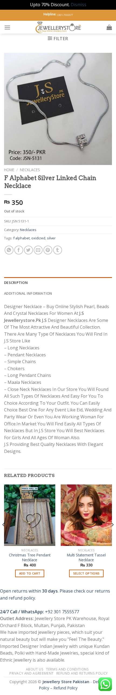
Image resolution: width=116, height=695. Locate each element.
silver (51, 238)
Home (9, 169)
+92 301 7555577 (62, 612)
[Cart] (109, 27)
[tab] (58, 282)
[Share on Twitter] (28, 250)
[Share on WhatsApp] (9, 250)
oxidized (38, 238)
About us (35, 669)
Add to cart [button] (29, 573)
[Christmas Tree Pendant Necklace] (29, 515)
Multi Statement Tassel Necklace (86, 557)
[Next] (112, 535)
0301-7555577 (65, 15)
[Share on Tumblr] (57, 250)
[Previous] (3, 535)
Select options (86, 573)
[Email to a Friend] (38, 250)
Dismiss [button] (78, 5)
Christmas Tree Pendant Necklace (29, 557)
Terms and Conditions (67, 669)
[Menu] (7, 27)
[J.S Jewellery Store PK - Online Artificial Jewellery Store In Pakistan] (59, 27)
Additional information (28, 293)
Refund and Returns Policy (82, 673)
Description (16, 282)
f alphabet (21, 238)
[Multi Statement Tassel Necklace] (86, 515)
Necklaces (30, 169)
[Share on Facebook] (18, 250)
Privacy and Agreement (31, 673)
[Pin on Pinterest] (47, 250)
